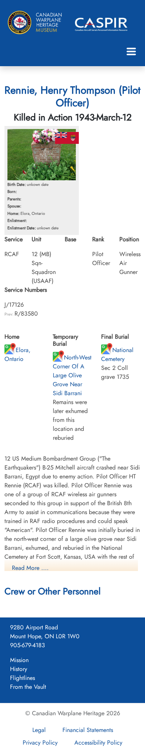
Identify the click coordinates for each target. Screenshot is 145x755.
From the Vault (28, 687)
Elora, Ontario (17, 354)
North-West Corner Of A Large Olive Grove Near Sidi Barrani (72, 375)
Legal (39, 730)
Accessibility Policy (98, 742)
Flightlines (22, 678)
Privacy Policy (40, 742)
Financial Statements (87, 730)
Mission (19, 660)
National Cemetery (117, 354)
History (18, 669)
